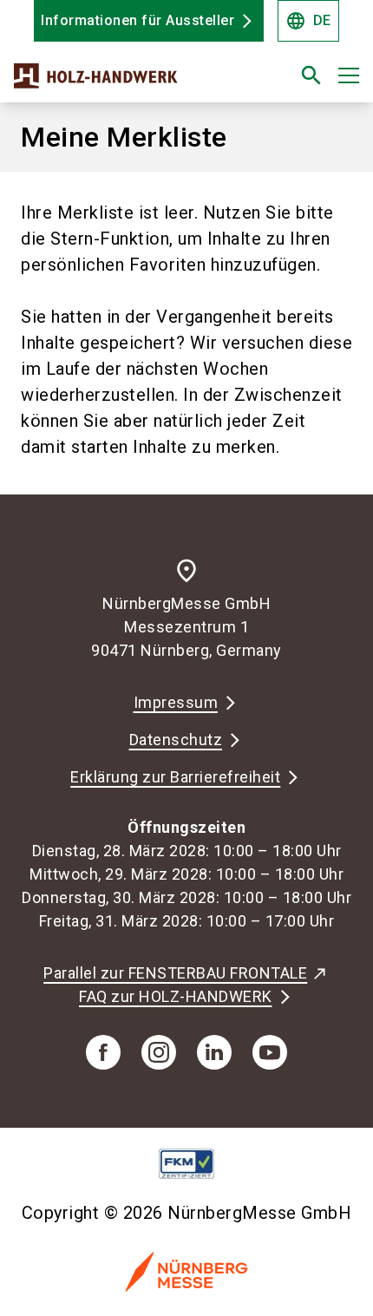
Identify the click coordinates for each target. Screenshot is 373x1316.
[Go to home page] (126, 82)
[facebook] (103, 1052)
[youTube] (269, 1052)
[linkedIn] (214, 1052)
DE (308, 20)
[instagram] (158, 1052)
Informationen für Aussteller (137, 20)
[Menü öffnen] (348, 75)
